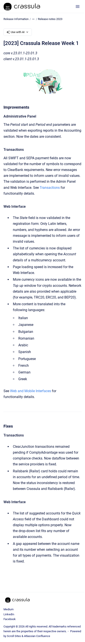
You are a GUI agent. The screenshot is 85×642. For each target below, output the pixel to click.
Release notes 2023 (50, 19)
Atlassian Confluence (37, 636)
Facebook (9, 619)
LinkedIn (8, 614)
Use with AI (18, 32)
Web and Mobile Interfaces (30, 391)
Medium (8, 609)
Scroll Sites (14, 636)
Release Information (16, 19)
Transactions (50, 188)
